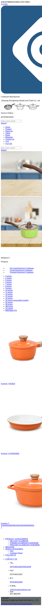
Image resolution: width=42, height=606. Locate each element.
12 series (9, 294)
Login (10, 604)
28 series (9, 304)
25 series (9, 302)
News (7, 135)
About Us (9, 131)
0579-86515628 (16, 582)
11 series (9, 292)
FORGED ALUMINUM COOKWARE (24, 543)
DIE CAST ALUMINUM (19, 541)
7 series (8, 284)
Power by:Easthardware (22, 604)
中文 (2, 4)
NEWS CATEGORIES (14, 549)
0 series (8, 276)
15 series (9, 296)
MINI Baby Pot (11, 310)
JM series (9, 306)
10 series (9, 290)
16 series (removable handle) (17, 300)
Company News (16, 553)
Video (7, 133)
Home (7, 127)
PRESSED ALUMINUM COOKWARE (25, 545)
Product (8, 129)
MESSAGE (9, 547)
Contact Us (9, 139)
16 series (9, 298)
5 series (8, 280)
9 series (8, 288)
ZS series (9, 308)
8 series (8, 286)
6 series (8, 282)
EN (6, 4)
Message (9, 137)
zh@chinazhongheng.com (20, 590)
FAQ (11, 551)
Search (4, 123)
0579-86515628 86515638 (20, 567)
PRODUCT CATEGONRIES (16, 539)
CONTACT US (11, 559)
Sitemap (4, 604)
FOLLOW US (10, 555)
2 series (8, 278)
